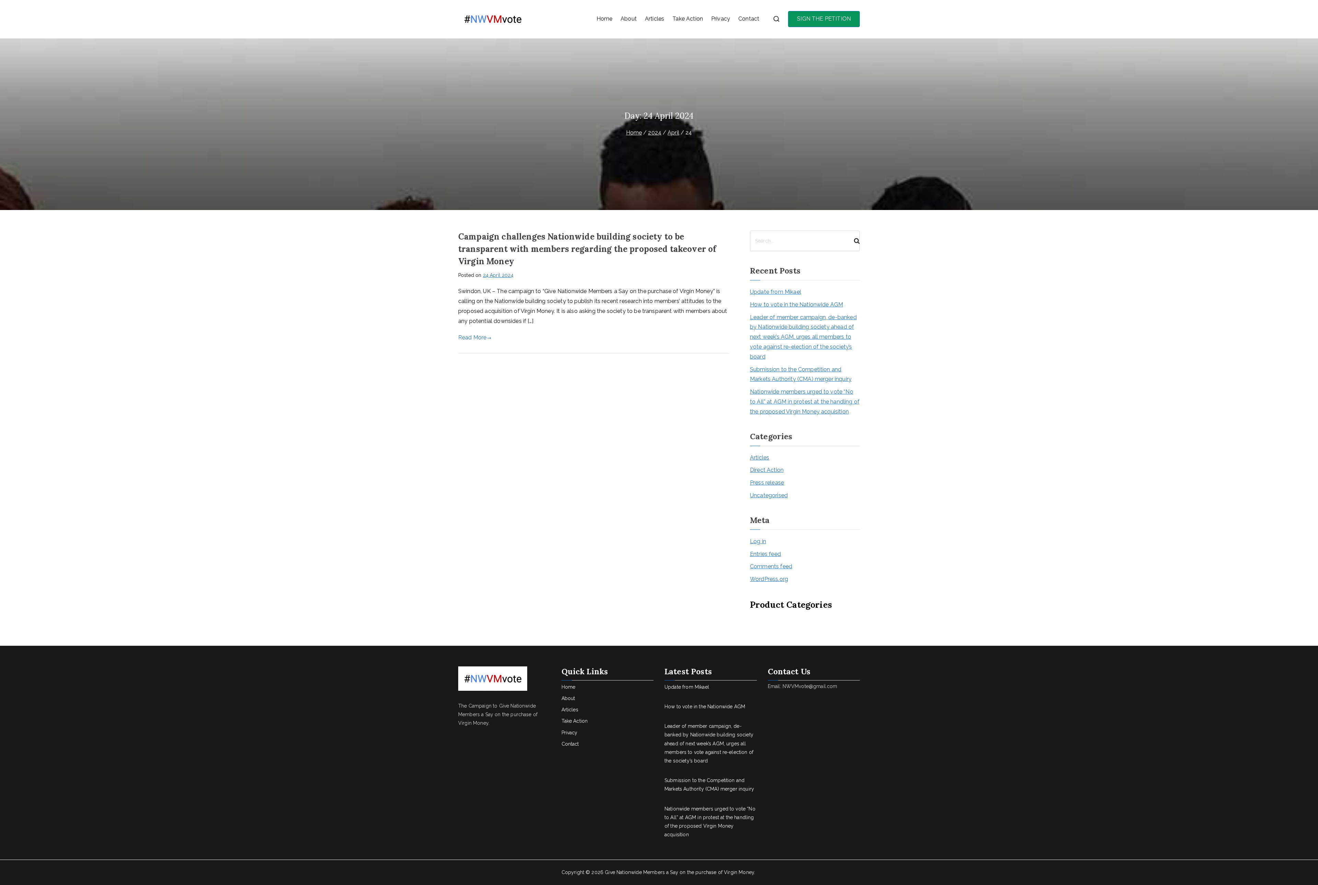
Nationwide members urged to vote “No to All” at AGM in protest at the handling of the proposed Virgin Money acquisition (804, 401)
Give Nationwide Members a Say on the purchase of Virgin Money (679, 872)
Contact (748, 18)
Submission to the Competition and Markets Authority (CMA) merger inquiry (801, 374)
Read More (472, 337)
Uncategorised (769, 495)
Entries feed (765, 554)
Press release (767, 482)
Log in (758, 541)
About (629, 18)
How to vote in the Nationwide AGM (796, 304)
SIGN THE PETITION (824, 18)
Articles (654, 18)
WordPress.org (769, 579)
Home (605, 18)
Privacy (720, 18)
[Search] (854, 240)
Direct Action (767, 470)
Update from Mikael (775, 292)
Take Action (687, 18)
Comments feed (771, 566)
